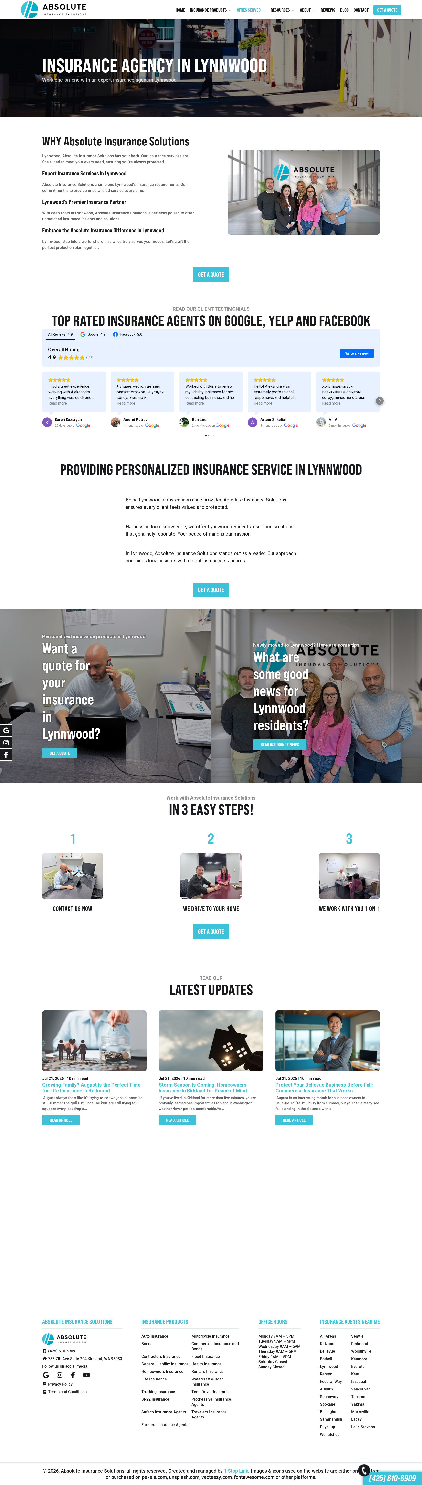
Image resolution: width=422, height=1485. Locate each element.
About (305, 10)
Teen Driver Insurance (211, 1391)
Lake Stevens (363, 1426)
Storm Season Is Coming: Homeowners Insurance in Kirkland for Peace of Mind (203, 1088)
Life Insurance (154, 1378)
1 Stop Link (236, 1470)
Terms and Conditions (67, 1391)
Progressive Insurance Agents (211, 1402)
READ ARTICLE (61, 1120)
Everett (357, 1366)
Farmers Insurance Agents (164, 1424)
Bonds (146, 1343)
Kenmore (359, 1358)
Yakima (357, 1404)
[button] (42, 401)
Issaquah (359, 1381)
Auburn (326, 1388)
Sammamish (331, 1419)
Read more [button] (57, 403)
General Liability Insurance (165, 1363)
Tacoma (358, 1396)
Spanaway (329, 1396)
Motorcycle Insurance (210, 1336)
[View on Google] (47, 422)
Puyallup (327, 1426)
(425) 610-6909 (392, 1478)
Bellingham (330, 1411)
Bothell (326, 1358)
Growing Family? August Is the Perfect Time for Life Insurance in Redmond (91, 1088)
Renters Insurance (207, 1371)
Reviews (328, 10)
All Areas (328, 1336)
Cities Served (249, 10)
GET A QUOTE (387, 10)
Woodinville (361, 1351)
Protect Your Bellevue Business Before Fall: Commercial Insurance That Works (324, 1088)
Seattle (357, 1336)
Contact (361, 10)
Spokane (327, 1404)
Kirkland (327, 1343)
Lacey (356, 1419)
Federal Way (331, 1381)
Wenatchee (330, 1434)
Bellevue (327, 1351)
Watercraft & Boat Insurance (207, 1381)
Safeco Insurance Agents (163, 1411)
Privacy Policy (60, 1384)
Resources (281, 10)
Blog (344, 10)
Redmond (359, 1343)
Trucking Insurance (158, 1391)
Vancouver (360, 1388)
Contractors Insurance (160, 1356)
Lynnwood (329, 1366)
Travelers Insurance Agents (209, 1414)
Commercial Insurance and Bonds (215, 1346)
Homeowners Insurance (162, 1371)
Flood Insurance (205, 1356)
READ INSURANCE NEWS (280, 744)
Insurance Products (209, 10)
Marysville (360, 1411)
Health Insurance (206, 1363)
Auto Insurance (154, 1336)
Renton (326, 1373)
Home (180, 10)
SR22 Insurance (155, 1399)
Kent (355, 1373)
